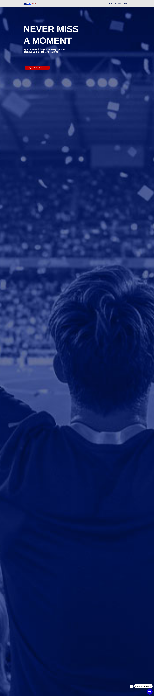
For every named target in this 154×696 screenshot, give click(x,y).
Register (118, 3)
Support (126, 3)
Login (110, 3)
